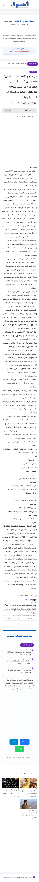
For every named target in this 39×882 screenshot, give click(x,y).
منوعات (33, 72)
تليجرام (14, 742)
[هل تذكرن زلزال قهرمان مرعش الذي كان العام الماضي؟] (28, 804)
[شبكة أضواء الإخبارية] (19, 4)
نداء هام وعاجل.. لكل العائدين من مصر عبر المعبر (13, 64)
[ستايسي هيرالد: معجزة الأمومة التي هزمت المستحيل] (28, 783)
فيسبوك (24, 742)
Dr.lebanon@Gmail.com (19, 52)
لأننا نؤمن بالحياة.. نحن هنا (24, 117)
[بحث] (3, 4)
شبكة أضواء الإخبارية (10, 877)
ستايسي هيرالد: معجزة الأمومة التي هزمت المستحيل (19, 654)
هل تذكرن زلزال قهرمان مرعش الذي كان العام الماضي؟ (19, 672)
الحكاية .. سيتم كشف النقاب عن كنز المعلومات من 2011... (18, 662)
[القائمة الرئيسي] (35, 4)
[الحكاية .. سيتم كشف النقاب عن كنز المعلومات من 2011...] (10, 783)
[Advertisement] (19, 145)
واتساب (19, 749)
